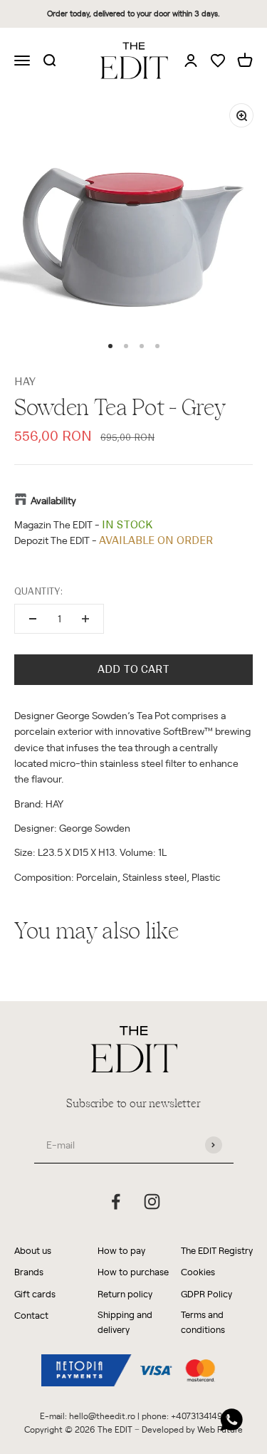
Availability (53, 500)
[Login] (191, 60)
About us (32, 1250)
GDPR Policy (206, 1293)
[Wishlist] (218, 61)
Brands (28, 1271)
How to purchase (133, 1271)
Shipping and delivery (125, 1321)
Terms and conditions (203, 1321)
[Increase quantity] (85, 619)
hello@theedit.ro (102, 1415)
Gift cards (35, 1293)
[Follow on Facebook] (115, 1201)
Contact (31, 1315)
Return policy (125, 1293)
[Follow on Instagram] (152, 1201)
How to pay (121, 1250)
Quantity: (38, 591)
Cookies (198, 1271)
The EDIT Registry (217, 1250)
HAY (25, 381)
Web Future (220, 1429)
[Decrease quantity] (33, 619)
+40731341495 (199, 1415)
